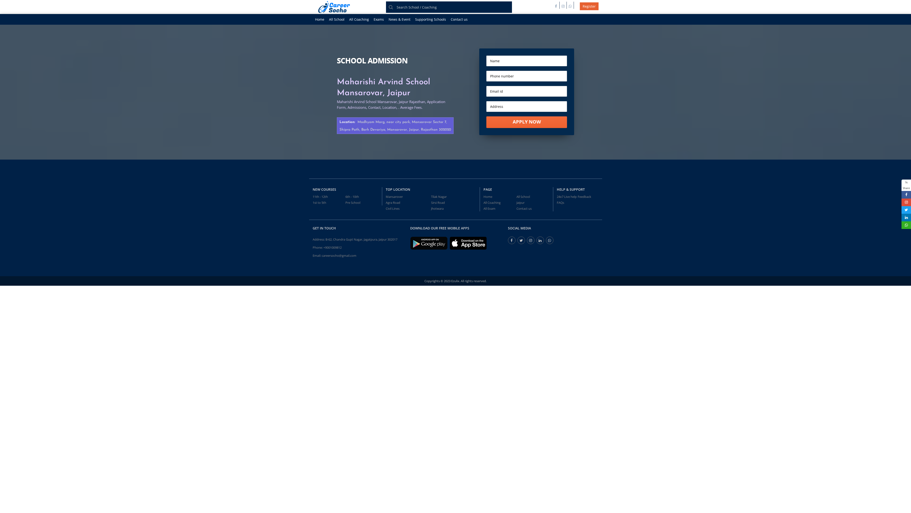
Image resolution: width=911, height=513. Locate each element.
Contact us (459, 19)
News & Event (399, 19)
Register (589, 6)
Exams (379, 19)
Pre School (352, 202)
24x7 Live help (567, 197)
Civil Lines (393, 208)
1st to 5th (319, 202)
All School (336, 19)
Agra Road (393, 202)
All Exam (489, 208)
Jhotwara (437, 208)
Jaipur (520, 202)
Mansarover (394, 197)
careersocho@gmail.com (339, 255)
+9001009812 (332, 247)
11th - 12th (320, 197)
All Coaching (359, 19)
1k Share (906, 185)
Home (319, 19)
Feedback (584, 197)
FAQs (560, 202)
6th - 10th (352, 197)
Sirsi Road (438, 202)
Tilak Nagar (439, 197)
